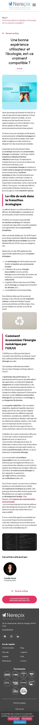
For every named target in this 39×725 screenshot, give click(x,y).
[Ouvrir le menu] (34, 5)
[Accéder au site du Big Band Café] (15, 674)
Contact (23, 661)
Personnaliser (20, 722)
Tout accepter (14, 719)
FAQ (22, 656)
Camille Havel (10, 579)
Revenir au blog (12, 33)
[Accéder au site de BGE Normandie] (15, 691)
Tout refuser (26, 719)
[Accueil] (19, 5)
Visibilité (5, 656)
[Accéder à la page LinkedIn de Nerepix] (18, 636)
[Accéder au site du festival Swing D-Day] (23, 691)
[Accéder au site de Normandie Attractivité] (23, 682)
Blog (4, 18)
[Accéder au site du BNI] (31, 674)
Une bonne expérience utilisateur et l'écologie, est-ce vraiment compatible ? (19, 21)
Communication (8, 648)
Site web (5, 652)
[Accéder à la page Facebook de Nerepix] (5, 636)
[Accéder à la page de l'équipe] (9, 568)
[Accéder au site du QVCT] (31, 682)
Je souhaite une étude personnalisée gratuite (19, 600)
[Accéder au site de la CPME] (7, 682)
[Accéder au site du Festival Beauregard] (23, 674)
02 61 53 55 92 (7, 630)
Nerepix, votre (18, 500)
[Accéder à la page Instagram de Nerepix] (11, 636)
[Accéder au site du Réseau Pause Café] (15, 682)
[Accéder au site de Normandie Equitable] (7, 674)
